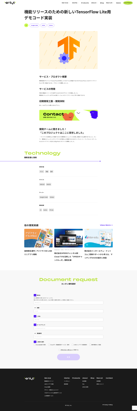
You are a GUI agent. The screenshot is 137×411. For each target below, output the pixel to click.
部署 (38, 308)
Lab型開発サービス (48, 395)
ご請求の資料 (40, 342)
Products (85, 3)
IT (26, 25)
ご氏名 (38, 316)
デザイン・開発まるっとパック (51, 390)
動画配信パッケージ (48, 381)
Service (65, 3)
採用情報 (99, 381)
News (118, 3)
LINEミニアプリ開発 (49, 384)
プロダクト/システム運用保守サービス (53, 393)
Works (67, 378)
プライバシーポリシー (66, 350)
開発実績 (66, 384)
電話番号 (39, 333)
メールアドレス (41, 325)
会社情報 (84, 381)
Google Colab (34, 25)
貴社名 (38, 295)
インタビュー (67, 381)
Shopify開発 (47, 387)
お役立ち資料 (85, 387)
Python (51, 25)
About (85, 378)
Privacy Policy (108, 404)
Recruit (100, 378)
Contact (109, 378)
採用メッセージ (100, 384)
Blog (102, 3)
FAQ (83, 384)
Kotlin (43, 25)
